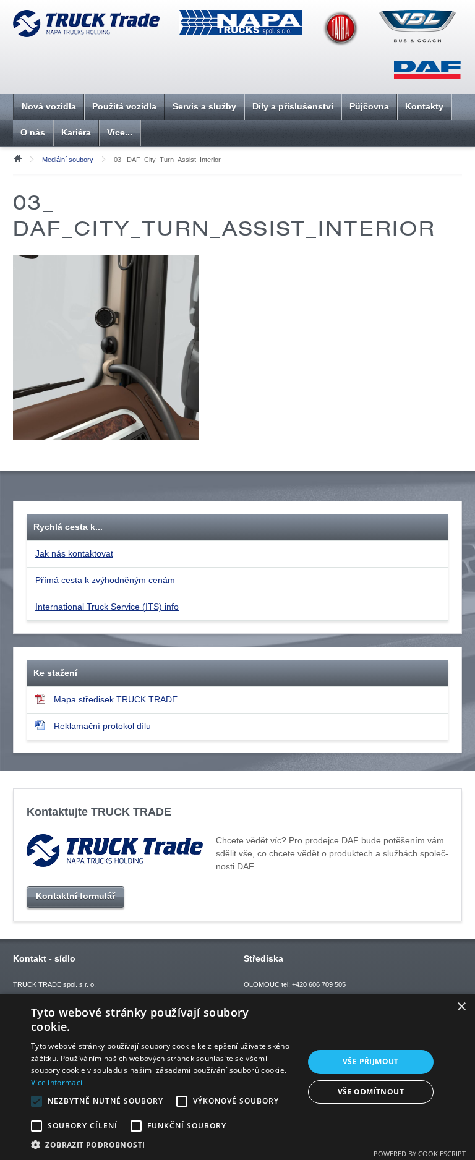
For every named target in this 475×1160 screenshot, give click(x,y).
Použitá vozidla (124, 106)
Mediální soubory (67, 159)
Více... (119, 132)
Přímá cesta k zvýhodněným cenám (105, 580)
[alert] (237, 1077)
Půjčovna (369, 106)
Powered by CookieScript (420, 1153)
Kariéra (76, 132)
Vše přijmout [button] (371, 1061)
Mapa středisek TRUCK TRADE (116, 699)
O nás (32, 132)
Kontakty (424, 106)
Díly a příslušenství (292, 106)
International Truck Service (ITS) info (107, 607)
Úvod (17, 157)
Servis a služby (204, 106)
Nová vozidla (49, 106)
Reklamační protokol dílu (102, 726)
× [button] (461, 1007)
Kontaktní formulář (75, 896)
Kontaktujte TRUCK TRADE (99, 811)
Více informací (56, 1082)
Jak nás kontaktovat (74, 553)
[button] (163, 1144)
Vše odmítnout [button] (371, 1091)
